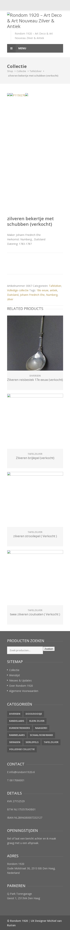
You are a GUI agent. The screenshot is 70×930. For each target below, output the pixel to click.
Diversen (14, 713)
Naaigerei (41, 728)
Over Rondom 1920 (21, 685)
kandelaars (16, 721)
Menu (22, 48)
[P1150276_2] (26, 94)
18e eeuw (42, 290)
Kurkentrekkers (19, 728)
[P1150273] (8, 94)
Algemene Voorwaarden (23, 691)
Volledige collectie (18, 290)
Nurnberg (51, 295)
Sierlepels (32, 742)
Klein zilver (36, 721)
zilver (10, 299)
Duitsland (12, 295)
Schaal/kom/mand (41, 735)
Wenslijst (14, 675)
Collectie (21, 71)
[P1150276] (17, 95)
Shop (10, 71)
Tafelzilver (36, 71)
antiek (53, 290)
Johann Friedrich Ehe (32, 295)
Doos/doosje (34, 713)
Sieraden (14, 742)
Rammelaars (17, 735)
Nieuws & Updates (20, 680)
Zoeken (48, 648)
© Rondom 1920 (17, 921)
